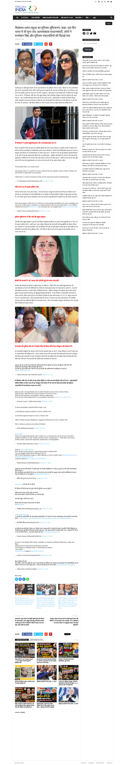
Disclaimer (91, 763)
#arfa (57, 565)
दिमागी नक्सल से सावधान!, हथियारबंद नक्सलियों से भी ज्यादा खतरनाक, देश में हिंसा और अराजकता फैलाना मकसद (96, 164)
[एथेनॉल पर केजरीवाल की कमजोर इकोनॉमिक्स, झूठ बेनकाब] (68, 650)
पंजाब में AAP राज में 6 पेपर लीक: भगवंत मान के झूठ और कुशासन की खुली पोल (95, 229)
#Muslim (26, 515)
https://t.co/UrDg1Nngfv (70, 207)
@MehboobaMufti (65, 518)
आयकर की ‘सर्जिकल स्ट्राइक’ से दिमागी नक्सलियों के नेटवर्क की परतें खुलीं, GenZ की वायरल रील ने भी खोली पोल (68, 683)
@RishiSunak (33, 207)
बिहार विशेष (17, 679)
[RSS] (105, 1)
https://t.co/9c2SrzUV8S (22, 370)
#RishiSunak (29, 450)
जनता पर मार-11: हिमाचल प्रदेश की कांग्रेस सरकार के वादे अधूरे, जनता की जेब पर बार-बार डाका (96, 205)
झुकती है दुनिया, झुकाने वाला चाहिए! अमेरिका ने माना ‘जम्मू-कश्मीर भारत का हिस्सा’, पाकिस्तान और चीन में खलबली (45, 705)
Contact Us (109, 763)
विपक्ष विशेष (78, 17)
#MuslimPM (19, 434)
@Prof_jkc (55, 518)
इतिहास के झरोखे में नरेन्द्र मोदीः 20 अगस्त (68, 704)
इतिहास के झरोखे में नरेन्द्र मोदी (50, 17)
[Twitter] (108, 1)
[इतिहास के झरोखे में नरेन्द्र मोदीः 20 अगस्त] (68, 694)
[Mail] (102, 1)
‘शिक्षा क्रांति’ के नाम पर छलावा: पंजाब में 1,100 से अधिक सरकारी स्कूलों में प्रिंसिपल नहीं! (24, 660)
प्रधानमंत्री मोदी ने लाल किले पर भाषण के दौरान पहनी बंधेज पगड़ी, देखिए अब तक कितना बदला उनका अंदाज (96, 178)
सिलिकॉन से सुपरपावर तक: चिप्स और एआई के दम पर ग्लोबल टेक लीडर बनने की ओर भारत (96, 150)
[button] (111, 17)
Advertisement (100, 763)
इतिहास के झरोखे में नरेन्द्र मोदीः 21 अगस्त (46, 681)
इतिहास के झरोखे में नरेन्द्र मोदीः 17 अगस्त (92, 174)
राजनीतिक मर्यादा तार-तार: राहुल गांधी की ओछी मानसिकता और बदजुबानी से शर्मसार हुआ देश (97, 197)
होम (17, 17)
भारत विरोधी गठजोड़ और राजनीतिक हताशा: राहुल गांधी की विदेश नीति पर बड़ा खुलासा (96, 170)
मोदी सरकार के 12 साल (67, 17)
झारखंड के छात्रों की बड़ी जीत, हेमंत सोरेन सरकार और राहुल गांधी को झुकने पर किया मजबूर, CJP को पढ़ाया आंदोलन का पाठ (96, 139)
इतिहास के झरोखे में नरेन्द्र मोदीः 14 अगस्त (92, 201)
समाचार (17, 24)
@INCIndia (24, 518)
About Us (83, 763)
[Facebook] (96, 1)
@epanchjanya (47, 518)
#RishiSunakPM (20, 457)
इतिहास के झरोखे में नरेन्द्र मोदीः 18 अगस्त (92, 160)
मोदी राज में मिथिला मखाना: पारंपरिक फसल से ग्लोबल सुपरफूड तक (25, 682)
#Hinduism (56, 532)
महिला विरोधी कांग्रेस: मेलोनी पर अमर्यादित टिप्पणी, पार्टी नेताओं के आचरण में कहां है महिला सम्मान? (97, 184)
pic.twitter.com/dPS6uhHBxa (37, 458)
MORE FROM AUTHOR (36, 640)
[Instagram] (99, 1)
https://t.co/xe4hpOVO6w (63, 397)
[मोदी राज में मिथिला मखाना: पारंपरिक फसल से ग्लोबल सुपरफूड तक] (25, 672)
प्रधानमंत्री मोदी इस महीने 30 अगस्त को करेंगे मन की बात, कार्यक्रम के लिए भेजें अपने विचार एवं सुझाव (96, 156)
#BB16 (22, 450)
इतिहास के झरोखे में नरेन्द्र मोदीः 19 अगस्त (92, 120)
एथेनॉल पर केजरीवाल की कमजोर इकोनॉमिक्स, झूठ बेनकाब (66, 660)
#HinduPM (20, 504)
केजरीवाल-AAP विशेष (19, 657)
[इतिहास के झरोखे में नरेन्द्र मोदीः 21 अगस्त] (47, 672)
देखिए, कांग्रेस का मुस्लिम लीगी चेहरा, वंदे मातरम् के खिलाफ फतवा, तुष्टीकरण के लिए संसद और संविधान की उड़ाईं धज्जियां (24, 705)
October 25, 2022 (47, 374)
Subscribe (88, 49)
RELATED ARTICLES (22, 640)
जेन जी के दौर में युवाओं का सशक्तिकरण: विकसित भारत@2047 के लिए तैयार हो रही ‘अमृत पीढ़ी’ (94, 224)
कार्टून (94, 17)
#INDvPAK (29, 457)
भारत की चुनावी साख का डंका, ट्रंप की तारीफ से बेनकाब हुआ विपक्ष (96, 145)
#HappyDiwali (72, 455)
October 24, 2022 (48, 181)
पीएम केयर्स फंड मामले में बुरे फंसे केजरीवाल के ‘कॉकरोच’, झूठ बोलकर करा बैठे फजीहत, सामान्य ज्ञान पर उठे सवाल (47, 660)
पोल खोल (61, 679)
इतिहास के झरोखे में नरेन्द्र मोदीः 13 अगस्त (92, 233)
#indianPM (71, 565)
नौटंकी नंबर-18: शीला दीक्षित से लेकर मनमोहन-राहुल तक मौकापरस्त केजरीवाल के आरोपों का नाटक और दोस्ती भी (95, 103)
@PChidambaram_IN (35, 518)
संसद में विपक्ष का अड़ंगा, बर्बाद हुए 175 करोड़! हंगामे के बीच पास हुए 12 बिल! (96, 218)
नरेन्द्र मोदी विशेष (35, 17)
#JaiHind (41, 551)
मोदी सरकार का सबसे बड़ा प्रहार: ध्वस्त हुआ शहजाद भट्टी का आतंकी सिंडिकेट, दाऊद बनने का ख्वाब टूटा (96, 132)
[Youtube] (111, 1)
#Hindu (64, 455)
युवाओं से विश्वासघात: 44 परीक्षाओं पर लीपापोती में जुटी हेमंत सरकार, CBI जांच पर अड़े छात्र (96, 116)
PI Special (24, 17)
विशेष (87, 17)
